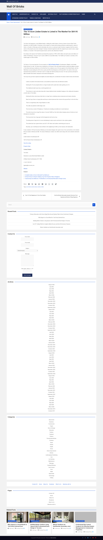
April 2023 (51, 361)
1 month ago (80, 531)
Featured (51, 434)
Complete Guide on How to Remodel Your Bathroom (37, 175)
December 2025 (51, 301)
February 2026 (51, 297)
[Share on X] (32, 184)
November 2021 (51, 390)
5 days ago (11, 528)
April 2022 (51, 382)
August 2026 (51, 284)
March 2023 (51, 363)
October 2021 (51, 392)
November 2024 (51, 326)
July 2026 (51, 286)
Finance (51, 436)
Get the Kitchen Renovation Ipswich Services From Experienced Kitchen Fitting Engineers (66, 196)
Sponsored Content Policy (20, 18)
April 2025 (51, 317)
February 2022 (51, 386)
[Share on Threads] (52, 184)
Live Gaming (51, 459)
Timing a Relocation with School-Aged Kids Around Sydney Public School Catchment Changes (51, 214)
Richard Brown (35, 37)
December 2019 (51, 408)
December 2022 (51, 367)
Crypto (51, 426)
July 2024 (51, 332)
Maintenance (51, 461)
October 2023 (51, 349)
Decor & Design (51, 428)
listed (36, 186)
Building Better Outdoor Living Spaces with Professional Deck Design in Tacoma (51, 220)
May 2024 (51, 336)
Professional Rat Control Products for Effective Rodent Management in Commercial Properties (85, 527)
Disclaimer (43, 14)
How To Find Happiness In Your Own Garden (35, 195)
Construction (51, 424)
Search (93, 204)
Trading (51, 477)
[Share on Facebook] (29, 184)
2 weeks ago (57, 528)
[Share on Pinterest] (42, 184)
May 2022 (51, 380)
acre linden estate (30, 186)
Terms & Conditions (35, 18)
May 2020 (51, 402)
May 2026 (51, 291)
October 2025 (51, 305)
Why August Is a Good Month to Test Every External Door (51, 217)
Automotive (51, 419)
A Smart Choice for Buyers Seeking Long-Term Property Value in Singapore (42, 176)
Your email (27, 242)
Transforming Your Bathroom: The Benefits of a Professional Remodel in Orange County (45, 178)
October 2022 (51, 371)
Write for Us (46, 18)
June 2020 (51, 400)
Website (25, 168)
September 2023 (51, 351)
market (39, 186)
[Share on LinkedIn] (35, 184)
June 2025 (51, 313)
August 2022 (51, 375)
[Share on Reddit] (45, 184)
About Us (14, 14)
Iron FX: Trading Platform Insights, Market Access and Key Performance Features (51, 224)
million (42, 186)
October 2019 (51, 411)
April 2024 (51, 338)
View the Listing (27, 143)
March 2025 (51, 320)
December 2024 (51, 324)
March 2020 (51, 406)
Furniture (51, 440)
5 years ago (27, 37)
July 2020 (51, 398)
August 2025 (51, 309)
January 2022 (51, 388)
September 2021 (51, 394)
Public (51, 471)
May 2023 (51, 359)
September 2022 (51, 373)
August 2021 (51, 396)
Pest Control (51, 467)
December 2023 (51, 344)
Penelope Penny (19, 528)
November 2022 (51, 369)
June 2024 (51, 334)
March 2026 (51, 295)
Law (51, 457)
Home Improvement (28, 29)
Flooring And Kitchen (51, 438)
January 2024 (51, 342)
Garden (51, 444)
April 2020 (51, 404)
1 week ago (34, 530)
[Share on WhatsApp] (39, 184)
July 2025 (51, 311)
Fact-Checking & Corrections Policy (69, 14)
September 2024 (51, 330)
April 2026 (51, 293)
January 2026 (51, 299)
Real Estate (51, 473)
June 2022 (51, 377)
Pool (51, 469)
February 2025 (51, 322)
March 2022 (51, 384)
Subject (27, 248)
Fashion (51, 432)
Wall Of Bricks (15, 6)
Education (51, 430)
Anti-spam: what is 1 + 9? (27, 268)
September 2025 (51, 307)
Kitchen (51, 453)
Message (27, 253)
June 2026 (51, 288)
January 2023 (51, 365)
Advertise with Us (24, 14)
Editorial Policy (52, 14)
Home (83, 14)
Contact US (34, 14)
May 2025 (51, 315)
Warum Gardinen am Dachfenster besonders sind (51, 227)
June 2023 (51, 357)
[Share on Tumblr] (49, 184)
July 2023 (51, 355)
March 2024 (51, 340)
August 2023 (51, 353)
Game (51, 442)
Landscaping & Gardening (51, 455)
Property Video (27, 146)
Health (51, 446)
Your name (27, 236)
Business (51, 422)
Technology (51, 475)
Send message (27, 275)
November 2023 (51, 346)
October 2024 (51, 328)
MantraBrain (53, 537)
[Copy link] (56, 184)
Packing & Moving (51, 465)
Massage (51, 463)
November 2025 (51, 303)
